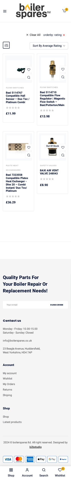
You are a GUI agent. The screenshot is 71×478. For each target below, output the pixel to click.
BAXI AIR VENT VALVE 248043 (49, 172)
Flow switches (15, 87)
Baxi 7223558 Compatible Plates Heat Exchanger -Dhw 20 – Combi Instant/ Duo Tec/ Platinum (17, 183)
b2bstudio (36, 447)
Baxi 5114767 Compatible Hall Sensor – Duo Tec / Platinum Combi (17, 97)
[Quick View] (28, 77)
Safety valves (48, 165)
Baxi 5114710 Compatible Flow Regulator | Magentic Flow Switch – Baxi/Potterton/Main (52, 99)
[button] (64, 12)
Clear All (35, 35)
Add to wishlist (28, 69)
